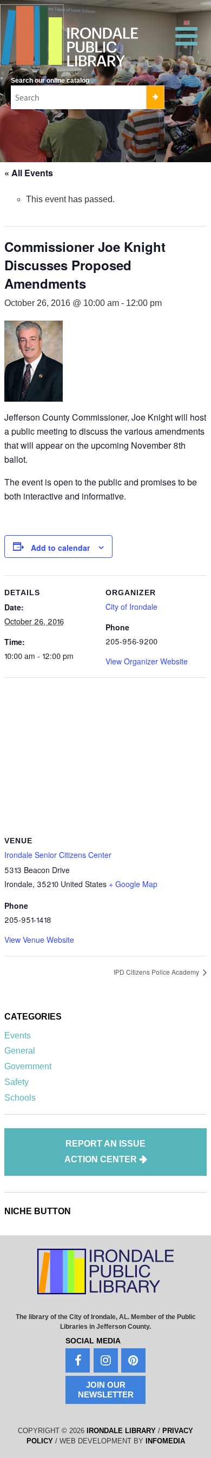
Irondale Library (121, 1431)
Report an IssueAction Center (105, 1151)
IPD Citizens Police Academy (157, 971)
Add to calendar (60, 547)
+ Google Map (133, 883)
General (19, 1050)
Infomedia (165, 1441)
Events (17, 1035)
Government (27, 1066)
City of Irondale (131, 606)
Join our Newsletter (106, 1389)
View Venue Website (39, 939)
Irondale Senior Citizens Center (57, 854)
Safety (16, 1082)
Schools (20, 1097)
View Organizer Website (147, 661)
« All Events (28, 173)
